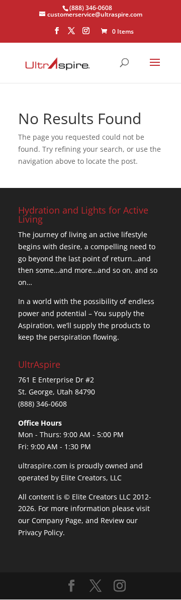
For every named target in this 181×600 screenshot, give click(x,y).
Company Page (56, 520)
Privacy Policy (40, 532)
